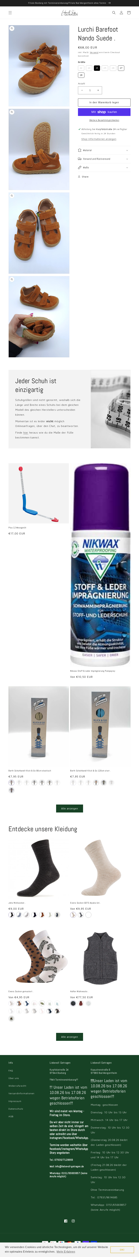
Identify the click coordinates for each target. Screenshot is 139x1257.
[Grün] (88, 1003)
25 (105, 67)
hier (25, 432)
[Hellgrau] (27, 915)
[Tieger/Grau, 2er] (11, 1019)
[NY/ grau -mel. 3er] (57, 1011)
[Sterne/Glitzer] (42, 1011)
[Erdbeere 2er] (34, 1003)
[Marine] (73, 1003)
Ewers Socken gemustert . (21, 991)
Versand (94, 52)
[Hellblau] (42, 783)
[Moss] (50, 915)
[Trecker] (11, 1011)
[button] (10, 12)
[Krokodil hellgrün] (50, 1003)
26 (113, 67)
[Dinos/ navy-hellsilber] (50, 1011)
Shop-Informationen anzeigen (98, 138)
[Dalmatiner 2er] (27, 1011)
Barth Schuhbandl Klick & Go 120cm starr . (90, 770)
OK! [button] (122, 1249)
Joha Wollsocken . (17, 903)
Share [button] (85, 176)
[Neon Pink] (111, 783)
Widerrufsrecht (17, 1085)
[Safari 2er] (11, 1003)
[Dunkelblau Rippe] (57, 915)
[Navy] (88, 915)
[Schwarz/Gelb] (19, 783)
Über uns (13, 1078)
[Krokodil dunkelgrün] (57, 1003)
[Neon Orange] (96, 783)
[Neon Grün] (104, 783)
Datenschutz (15, 1108)
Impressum (14, 1101)
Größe (81, 62)
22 (81, 67)
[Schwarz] (57, 783)
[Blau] (19, 915)
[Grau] (11, 915)
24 (97, 67)
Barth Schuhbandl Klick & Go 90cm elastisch (29, 770)
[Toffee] (42, 915)
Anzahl (81, 83)
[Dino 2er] (19, 1003)
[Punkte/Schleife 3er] (34, 1011)
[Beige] (50, 783)
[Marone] (81, 1003)
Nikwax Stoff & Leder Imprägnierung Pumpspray (92, 671)
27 (121, 67)
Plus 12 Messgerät (17, 527)
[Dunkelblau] (34, 783)
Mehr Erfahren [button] (66, 1251)
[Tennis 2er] (42, 1003)
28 (81, 74)
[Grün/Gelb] (27, 783)
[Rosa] (11, 783)
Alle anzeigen (69, 808)
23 (89, 67)
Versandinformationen (21, 1093)
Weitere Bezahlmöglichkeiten (104, 120)
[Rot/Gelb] (11, 790)
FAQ (10, 1070)
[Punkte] (27, 1003)
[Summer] (19, 1011)
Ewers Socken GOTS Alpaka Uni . (85, 903)
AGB (11, 1116)
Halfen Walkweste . (79, 991)
